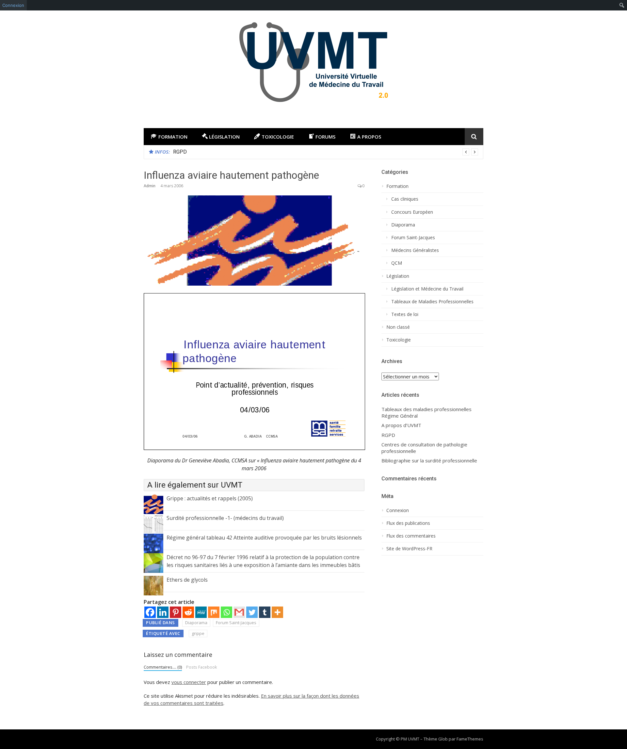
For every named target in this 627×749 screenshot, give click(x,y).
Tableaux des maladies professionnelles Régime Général (426, 412)
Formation (397, 186)
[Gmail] (239, 612)
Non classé (398, 327)
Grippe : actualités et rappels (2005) (210, 498)
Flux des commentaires (411, 536)
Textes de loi (404, 314)
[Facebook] (150, 612)
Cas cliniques (404, 199)
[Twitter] (252, 612)
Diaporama (196, 622)
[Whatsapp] (226, 612)
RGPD (180, 152)
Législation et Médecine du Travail (427, 289)
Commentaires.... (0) (163, 667)
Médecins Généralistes (415, 250)
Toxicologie (398, 340)
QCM (396, 263)
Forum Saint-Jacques (236, 622)
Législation (397, 276)
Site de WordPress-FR (409, 549)
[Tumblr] (264, 612)
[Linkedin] (163, 612)
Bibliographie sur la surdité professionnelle (429, 461)
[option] (325, 152)
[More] (277, 612)
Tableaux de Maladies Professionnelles (432, 302)
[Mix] (213, 612)
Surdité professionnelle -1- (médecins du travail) (225, 518)
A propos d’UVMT (401, 425)
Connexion (13, 5)
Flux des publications (408, 523)
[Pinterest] (175, 612)
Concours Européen (412, 212)
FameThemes (470, 739)
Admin (149, 186)
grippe (198, 633)
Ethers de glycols (187, 579)
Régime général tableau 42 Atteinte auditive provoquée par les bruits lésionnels (264, 537)
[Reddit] (188, 612)
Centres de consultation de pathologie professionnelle (424, 447)
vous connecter (188, 682)
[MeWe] (201, 612)
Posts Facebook (201, 667)
